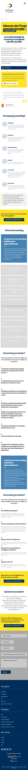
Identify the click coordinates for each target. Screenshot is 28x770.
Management (14, 269)
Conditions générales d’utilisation (7, 721)
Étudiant (2, 742)
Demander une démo (9, 31)
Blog (2, 714)
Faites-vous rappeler (11, 83)
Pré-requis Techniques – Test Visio (8, 726)
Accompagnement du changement (14, 280)
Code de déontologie (5, 719)
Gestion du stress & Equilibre (14, 299)
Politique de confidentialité (6, 724)
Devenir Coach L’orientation (6, 703)
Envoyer (5, 672)
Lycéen (2, 740)
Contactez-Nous (4, 717)
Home (2, 18)
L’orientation (3, 691)
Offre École (7, 67)
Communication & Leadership (14, 320)
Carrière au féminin (14, 330)
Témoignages (3, 694)
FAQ (2, 698)
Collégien (3, 737)
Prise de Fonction (14, 341)
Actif (2, 744)
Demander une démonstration (13, 219)
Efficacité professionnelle (14, 310)
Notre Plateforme (4, 696)
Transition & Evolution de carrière (14, 290)
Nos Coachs (3, 701)
